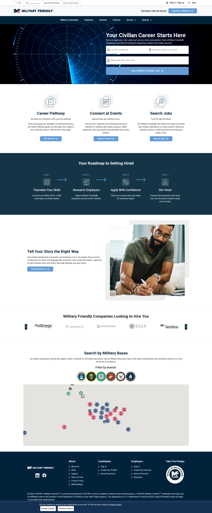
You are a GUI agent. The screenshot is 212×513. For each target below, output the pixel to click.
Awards (145, 20)
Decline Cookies (66, 508)
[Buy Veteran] (71, 3)
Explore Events (104, 138)
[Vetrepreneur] (33, 3)
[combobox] (126, 50)
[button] (70, 389)
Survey (130, 20)
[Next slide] (186, 327)
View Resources (38, 269)
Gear (193, 2)
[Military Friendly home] (33, 11)
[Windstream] (106, 326)
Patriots (116, 20)
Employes (88, 20)
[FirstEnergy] (43, 326)
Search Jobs (159, 138)
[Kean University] (137, 326)
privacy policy (116, 504)
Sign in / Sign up (176, 2)
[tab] (104, 335)
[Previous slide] (26, 327)
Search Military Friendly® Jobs (145, 71)
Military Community (69, 20)
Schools (103, 20)
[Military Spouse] (51, 3)
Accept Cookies (48, 508)
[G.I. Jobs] (19, 3)
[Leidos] (169, 326)
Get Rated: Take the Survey (153, 11)
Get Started (49, 138)
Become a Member (181, 11)
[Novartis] (74, 326)
